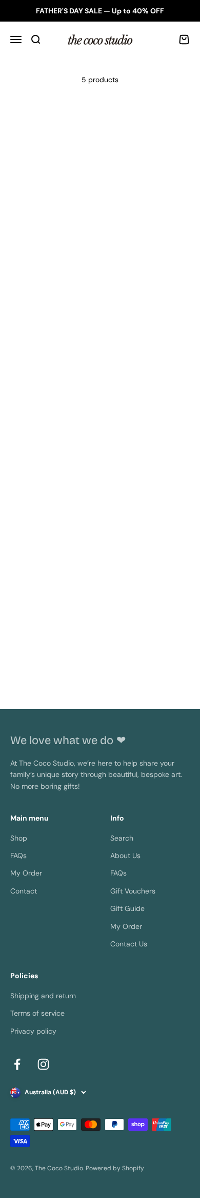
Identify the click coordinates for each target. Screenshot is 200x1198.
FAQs (18, 855)
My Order (26, 873)
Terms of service (37, 1013)
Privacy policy (33, 1031)
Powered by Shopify (115, 1168)
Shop (18, 838)
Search (121, 838)
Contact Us (128, 943)
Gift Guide (127, 908)
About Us (125, 855)
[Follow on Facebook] (17, 1064)
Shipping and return (43, 995)
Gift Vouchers (132, 891)
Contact (23, 891)
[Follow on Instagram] (43, 1064)
